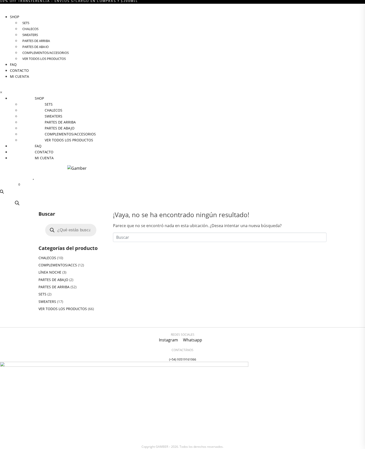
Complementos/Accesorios (45, 52)
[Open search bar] (17, 203)
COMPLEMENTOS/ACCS (57, 265)
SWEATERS (30, 35)
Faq (13, 64)
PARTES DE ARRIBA (54, 287)
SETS (42, 294)
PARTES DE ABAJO (53, 279)
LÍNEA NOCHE (49, 272)
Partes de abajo (35, 46)
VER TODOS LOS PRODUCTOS (62, 308)
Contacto (19, 70)
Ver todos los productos (44, 58)
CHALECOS (30, 29)
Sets (25, 23)
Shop (14, 16)
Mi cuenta (19, 76)
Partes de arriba (36, 41)
